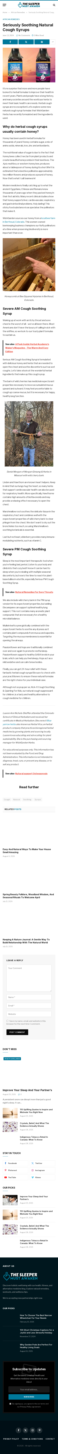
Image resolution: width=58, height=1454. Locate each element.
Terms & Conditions (32, 1439)
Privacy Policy (26, 1407)
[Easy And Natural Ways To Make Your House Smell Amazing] (29, 831)
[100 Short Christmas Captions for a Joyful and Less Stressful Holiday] (10, 1333)
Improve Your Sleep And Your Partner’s (27, 1090)
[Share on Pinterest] (42, 41)
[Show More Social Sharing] (52, 41)
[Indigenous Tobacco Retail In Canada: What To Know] (10, 1140)
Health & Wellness (12, 1059)
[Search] (53, 5)
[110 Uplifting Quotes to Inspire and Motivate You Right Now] (10, 1113)
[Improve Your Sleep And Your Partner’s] (29, 1071)
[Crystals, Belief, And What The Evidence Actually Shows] (10, 1127)
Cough (7, 799)
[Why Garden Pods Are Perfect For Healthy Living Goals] (10, 1348)
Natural (16, 799)
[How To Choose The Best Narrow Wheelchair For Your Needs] (10, 1319)
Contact (50, 1439)
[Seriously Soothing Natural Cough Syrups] (29, 65)
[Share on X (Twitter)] (26, 41)
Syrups (38, 799)
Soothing (27, 799)
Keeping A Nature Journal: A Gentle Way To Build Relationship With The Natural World (26, 941)
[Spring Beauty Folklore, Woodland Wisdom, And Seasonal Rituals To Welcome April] (29, 876)
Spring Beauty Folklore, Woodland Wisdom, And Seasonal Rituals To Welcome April (28, 896)
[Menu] (4, 5)
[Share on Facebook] (10, 41)
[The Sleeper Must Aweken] (29, 5)
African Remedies (11, 19)
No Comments (24, 35)
